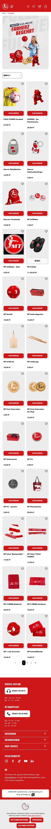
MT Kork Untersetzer (12, 409)
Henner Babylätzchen (12, 169)
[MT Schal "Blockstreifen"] (14, 531)
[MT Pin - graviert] (14, 484)
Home (4, 13)
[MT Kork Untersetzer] (14, 386)
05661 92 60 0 (18, 691)
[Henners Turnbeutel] (14, 197)
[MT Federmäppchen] (37, 292)
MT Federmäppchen (35, 314)
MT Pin (30, 459)
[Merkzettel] (34, 6)
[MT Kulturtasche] (14, 437)
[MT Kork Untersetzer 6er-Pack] (37, 386)
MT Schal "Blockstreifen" (13, 554)
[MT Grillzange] (37, 339)
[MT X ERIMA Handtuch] (37, 581)
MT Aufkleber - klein (12, 267)
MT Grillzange (33, 362)
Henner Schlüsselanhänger (35, 170)
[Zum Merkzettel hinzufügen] (22, 83)
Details (37, 261)
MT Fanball (8, 314)
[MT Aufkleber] (37, 197)
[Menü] (11, 6)
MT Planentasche (34, 507)
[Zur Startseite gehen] (5, 7)
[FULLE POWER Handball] (14, 97)
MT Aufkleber (32, 219)
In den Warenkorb (14, 113)
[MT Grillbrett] (14, 339)
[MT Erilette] (37, 244)
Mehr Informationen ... (35, 816)
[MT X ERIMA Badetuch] (14, 581)
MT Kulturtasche (10, 459)
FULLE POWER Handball (13, 119)
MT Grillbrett (9, 362)
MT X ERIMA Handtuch (36, 604)
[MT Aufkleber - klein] (14, 244)
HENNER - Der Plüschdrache (33, 120)
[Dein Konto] (40, 6)
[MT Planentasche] (37, 484)
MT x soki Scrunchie (12, 652)
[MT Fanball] (14, 292)
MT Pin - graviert (10, 507)
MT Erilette (31, 267)
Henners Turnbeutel (12, 219)
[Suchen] (28, 6)
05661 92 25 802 (20, 713)
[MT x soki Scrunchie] (14, 629)
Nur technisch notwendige (19, 820)
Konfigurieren (37, 820)
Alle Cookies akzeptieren (26, 825)
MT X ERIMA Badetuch (13, 604)
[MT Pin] (37, 437)
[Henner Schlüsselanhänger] (37, 147)
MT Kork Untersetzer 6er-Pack (35, 410)
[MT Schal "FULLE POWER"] (37, 531)
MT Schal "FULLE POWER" (34, 555)
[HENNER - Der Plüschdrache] (37, 97)
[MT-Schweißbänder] (37, 629)
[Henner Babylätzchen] (14, 147)
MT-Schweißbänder (35, 652)
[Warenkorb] (46, 6)
